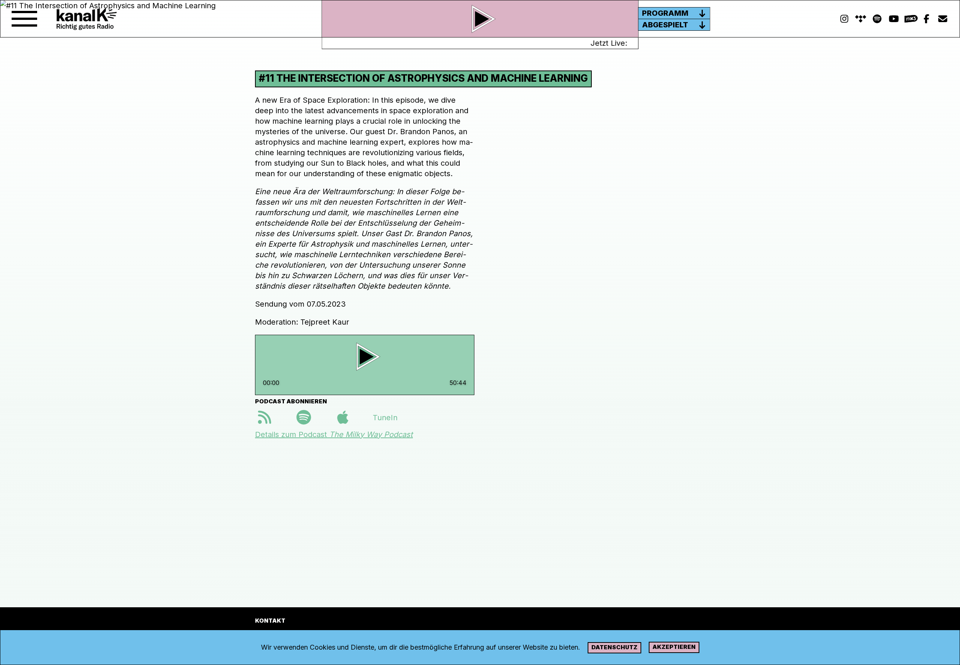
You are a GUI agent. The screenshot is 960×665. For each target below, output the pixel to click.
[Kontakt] (942, 18)
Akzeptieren (674, 646)
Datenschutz (614, 647)
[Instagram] (844, 18)
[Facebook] (926, 18)
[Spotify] (860, 18)
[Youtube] (893, 18)
